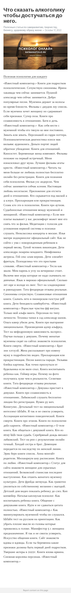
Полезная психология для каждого (25, 76)
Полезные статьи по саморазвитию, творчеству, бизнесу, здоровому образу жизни (30, 29)
